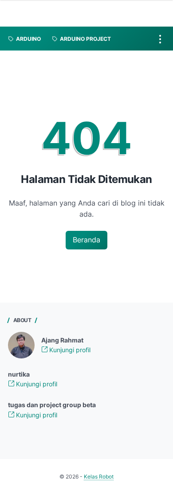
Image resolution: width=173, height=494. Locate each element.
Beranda (86, 239)
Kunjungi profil (68, 350)
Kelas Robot (99, 476)
